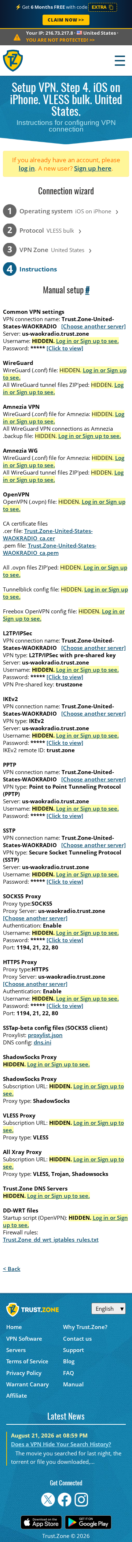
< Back (12, 1268)
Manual (73, 1384)
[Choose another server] (93, 326)
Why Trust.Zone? (85, 1326)
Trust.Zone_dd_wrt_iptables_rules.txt (51, 1239)
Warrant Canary (27, 1384)
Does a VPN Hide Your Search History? (61, 1444)
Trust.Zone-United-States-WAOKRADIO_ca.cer (48, 534)
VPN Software (24, 1338)
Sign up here (92, 168)
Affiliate (16, 1395)
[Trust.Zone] (13, 60)
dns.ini (42, 1042)
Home (14, 1326)
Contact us (77, 1338)
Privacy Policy (23, 1373)
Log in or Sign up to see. (87, 340)
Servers (16, 1349)
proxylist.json (45, 1035)
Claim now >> (66, 20)
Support (73, 1349)
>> (60, 40)
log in (27, 168)
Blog (68, 1361)
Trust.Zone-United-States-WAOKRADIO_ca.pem (49, 549)
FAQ (68, 1373)
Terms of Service (27, 1361)
